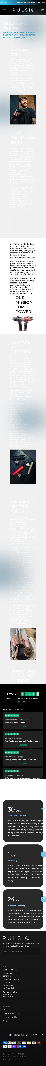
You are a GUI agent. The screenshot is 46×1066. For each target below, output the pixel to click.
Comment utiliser (10, 1017)
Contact (6, 1021)
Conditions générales (7, 974)
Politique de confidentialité (9, 987)
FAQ (5, 1009)
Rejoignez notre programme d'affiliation (10, 994)
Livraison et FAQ (10, 970)
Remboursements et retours (11, 981)
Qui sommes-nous (11, 1013)
